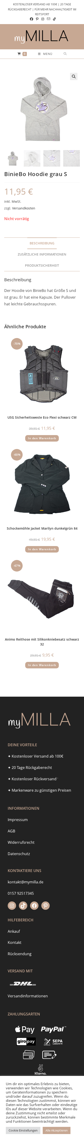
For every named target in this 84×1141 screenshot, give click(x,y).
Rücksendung (20, 953)
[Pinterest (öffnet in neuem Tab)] (37, 19)
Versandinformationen (28, 996)
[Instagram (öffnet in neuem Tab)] (43, 19)
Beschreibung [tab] (42, 243)
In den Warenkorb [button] (42, 438)
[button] (73, 76)
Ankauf (14, 931)
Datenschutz (19, 853)
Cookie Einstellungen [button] (23, 1130)
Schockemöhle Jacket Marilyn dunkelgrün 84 (42, 528)
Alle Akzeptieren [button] (57, 1130)
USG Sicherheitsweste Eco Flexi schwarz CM (42, 417)
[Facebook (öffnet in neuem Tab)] (31, 19)
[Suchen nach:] (65, 54)
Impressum (18, 819)
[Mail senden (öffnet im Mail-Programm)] (49, 19)
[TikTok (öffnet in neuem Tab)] (54, 19)
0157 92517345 (21, 893)
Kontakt (14, 942)
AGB (11, 831)
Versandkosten (23, 208)
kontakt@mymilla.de (25, 882)
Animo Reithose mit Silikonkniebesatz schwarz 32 (42, 641)
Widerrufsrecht (21, 842)
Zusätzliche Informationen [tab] (42, 254)
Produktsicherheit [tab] (42, 265)
